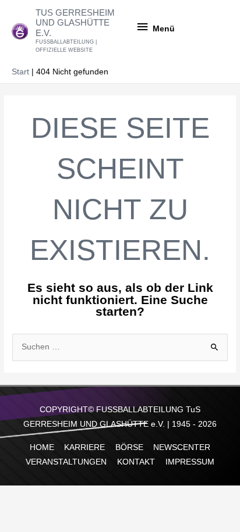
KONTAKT (136, 462)
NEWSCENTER (181, 447)
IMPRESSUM (189, 462)
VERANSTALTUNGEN (66, 462)
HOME (42, 447)
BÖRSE (129, 447)
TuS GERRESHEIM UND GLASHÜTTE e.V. (75, 23)
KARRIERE (84, 447)
